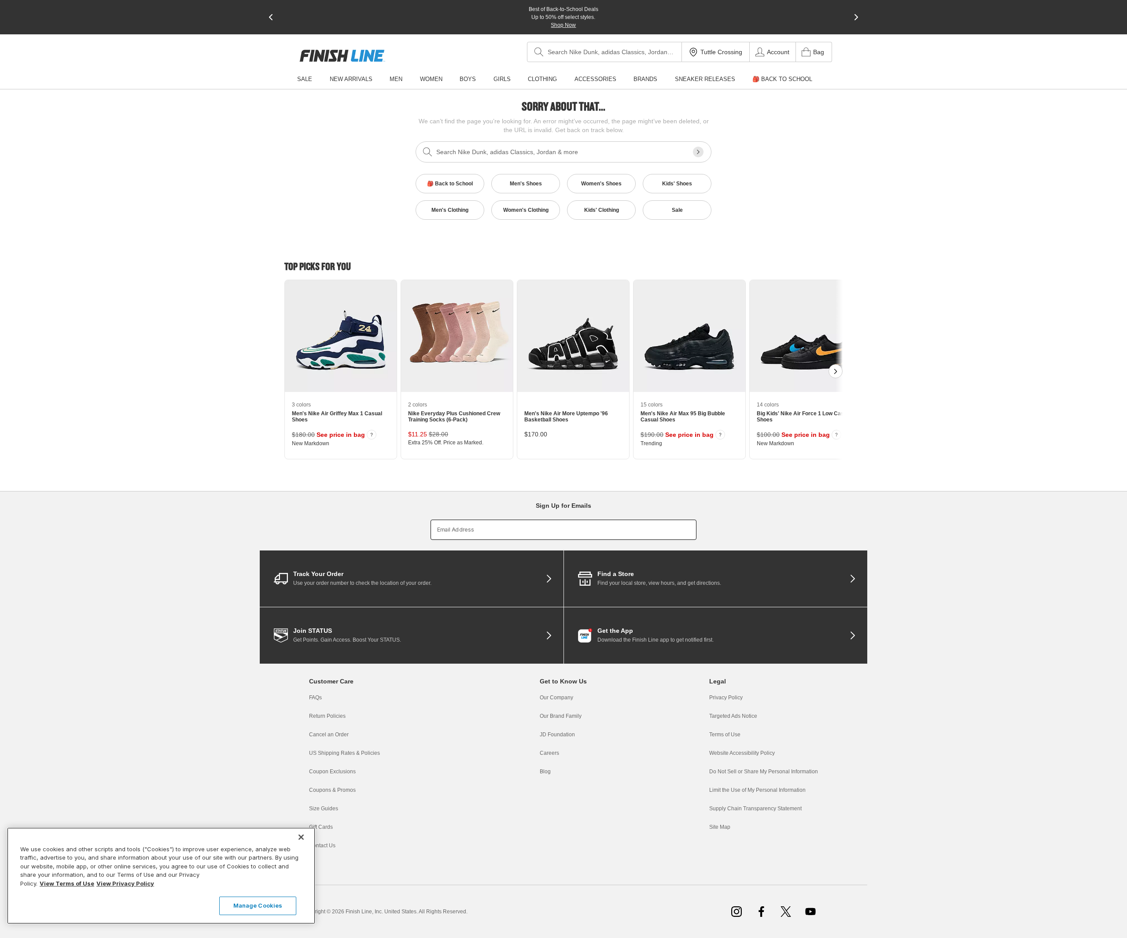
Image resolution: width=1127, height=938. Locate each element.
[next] (856, 17)
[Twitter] (786, 911)
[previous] (270, 17)
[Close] (301, 837)
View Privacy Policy (125, 883)
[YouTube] (810, 911)
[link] (342, 55)
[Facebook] (761, 911)
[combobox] (604, 52)
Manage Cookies (258, 905)
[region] (161, 875)
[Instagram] (736, 911)
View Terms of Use (67, 883)
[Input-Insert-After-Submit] (698, 152)
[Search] (538, 52)
